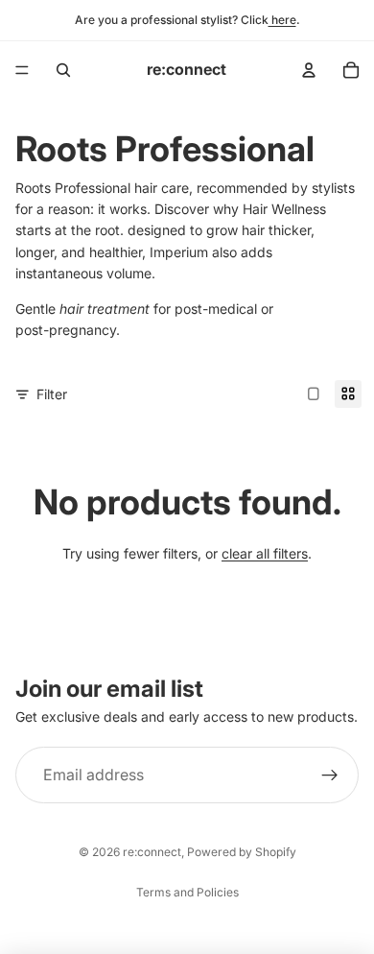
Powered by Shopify (241, 852)
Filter (51, 394)
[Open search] (63, 70)
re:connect (152, 852)
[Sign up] (330, 775)
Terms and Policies (187, 892)
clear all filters (265, 553)
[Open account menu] (309, 70)
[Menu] (22, 70)
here (282, 19)
